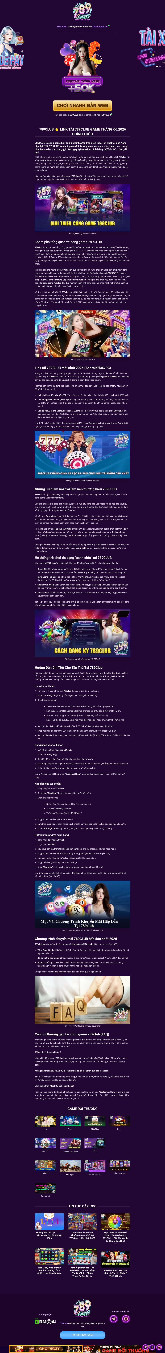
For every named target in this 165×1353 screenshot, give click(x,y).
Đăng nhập (52, 754)
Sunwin (113, 1092)
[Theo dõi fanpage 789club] (152, 1347)
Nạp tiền (52, 793)
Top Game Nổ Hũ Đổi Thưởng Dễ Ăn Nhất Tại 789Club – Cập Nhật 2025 (82, 1235)
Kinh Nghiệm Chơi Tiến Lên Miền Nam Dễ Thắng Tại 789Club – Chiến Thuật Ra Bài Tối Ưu (82, 1272)
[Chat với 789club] (159, 1347)
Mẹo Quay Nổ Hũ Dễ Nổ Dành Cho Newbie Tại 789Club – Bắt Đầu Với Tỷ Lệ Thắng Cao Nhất (115, 1236)
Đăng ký (51, 695)
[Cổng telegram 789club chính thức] (145, 1347)
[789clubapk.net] (82, 11)
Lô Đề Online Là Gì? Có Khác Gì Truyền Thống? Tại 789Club (115, 1273)
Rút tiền (51, 844)
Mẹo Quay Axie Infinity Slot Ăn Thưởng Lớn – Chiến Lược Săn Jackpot (49, 1271)
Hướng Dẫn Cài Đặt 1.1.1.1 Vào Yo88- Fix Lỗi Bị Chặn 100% (49, 1235)
